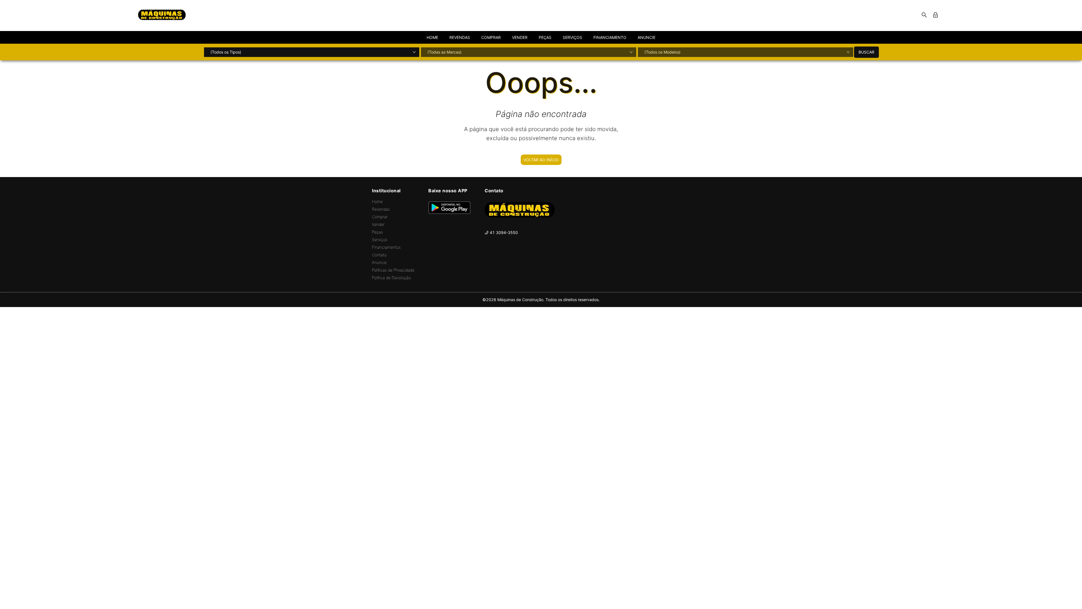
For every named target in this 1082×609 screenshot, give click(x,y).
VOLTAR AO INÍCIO (541, 159)
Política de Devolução (391, 277)
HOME (432, 37)
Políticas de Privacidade (393, 270)
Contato (379, 254)
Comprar (380, 216)
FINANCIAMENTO (609, 37)
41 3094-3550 (503, 232)
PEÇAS (545, 37)
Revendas (381, 209)
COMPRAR (491, 37)
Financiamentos (386, 247)
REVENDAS (459, 37)
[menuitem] (432, 37)
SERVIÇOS (572, 37)
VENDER (519, 37)
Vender (378, 224)
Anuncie (379, 262)
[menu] (541, 37)
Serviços (379, 239)
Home (377, 201)
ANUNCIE (646, 37)
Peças (377, 232)
